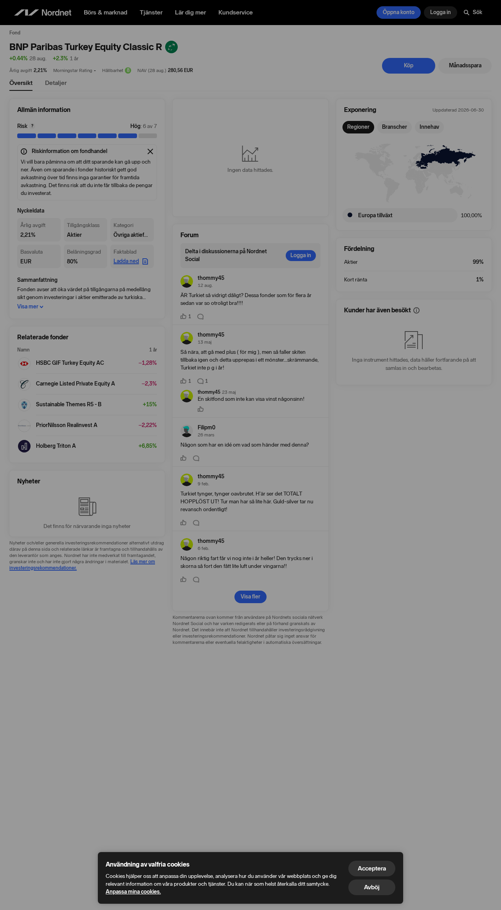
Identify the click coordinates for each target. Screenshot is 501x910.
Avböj (372, 887)
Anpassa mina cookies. (133, 891)
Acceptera (372, 868)
